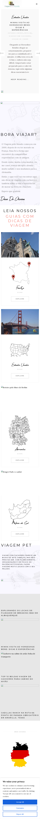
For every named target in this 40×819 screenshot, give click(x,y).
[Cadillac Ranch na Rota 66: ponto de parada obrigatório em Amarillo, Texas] (20, 697)
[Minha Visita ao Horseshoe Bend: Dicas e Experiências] (2, 91)
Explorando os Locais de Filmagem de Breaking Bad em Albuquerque (19, 613)
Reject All (20, 814)
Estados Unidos (19, 17)
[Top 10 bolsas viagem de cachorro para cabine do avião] (20, 663)
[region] (20, 798)
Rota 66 (27, 33)
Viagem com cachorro (19, 36)
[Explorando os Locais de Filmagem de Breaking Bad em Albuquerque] (20, 593)
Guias (20, 292)
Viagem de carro (19, 39)
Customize (20, 808)
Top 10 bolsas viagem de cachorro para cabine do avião (17, 679)
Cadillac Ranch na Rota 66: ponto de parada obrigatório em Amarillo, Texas (20, 715)
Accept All (20, 802)
